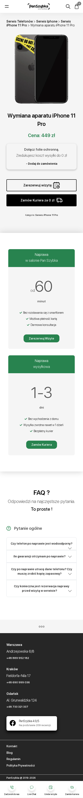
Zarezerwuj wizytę (37, 185)
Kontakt (11, 746)
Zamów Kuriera (41, 444)
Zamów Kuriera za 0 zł (37, 200)
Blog (9, 753)
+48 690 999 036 (18, 682)
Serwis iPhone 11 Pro (46, 215)
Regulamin (13, 759)
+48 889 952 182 (17, 658)
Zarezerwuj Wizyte (41, 338)
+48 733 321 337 (17, 706)
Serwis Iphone (46, 21)
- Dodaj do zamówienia (41, 163)
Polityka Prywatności (20, 765)
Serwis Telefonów (19, 21)
